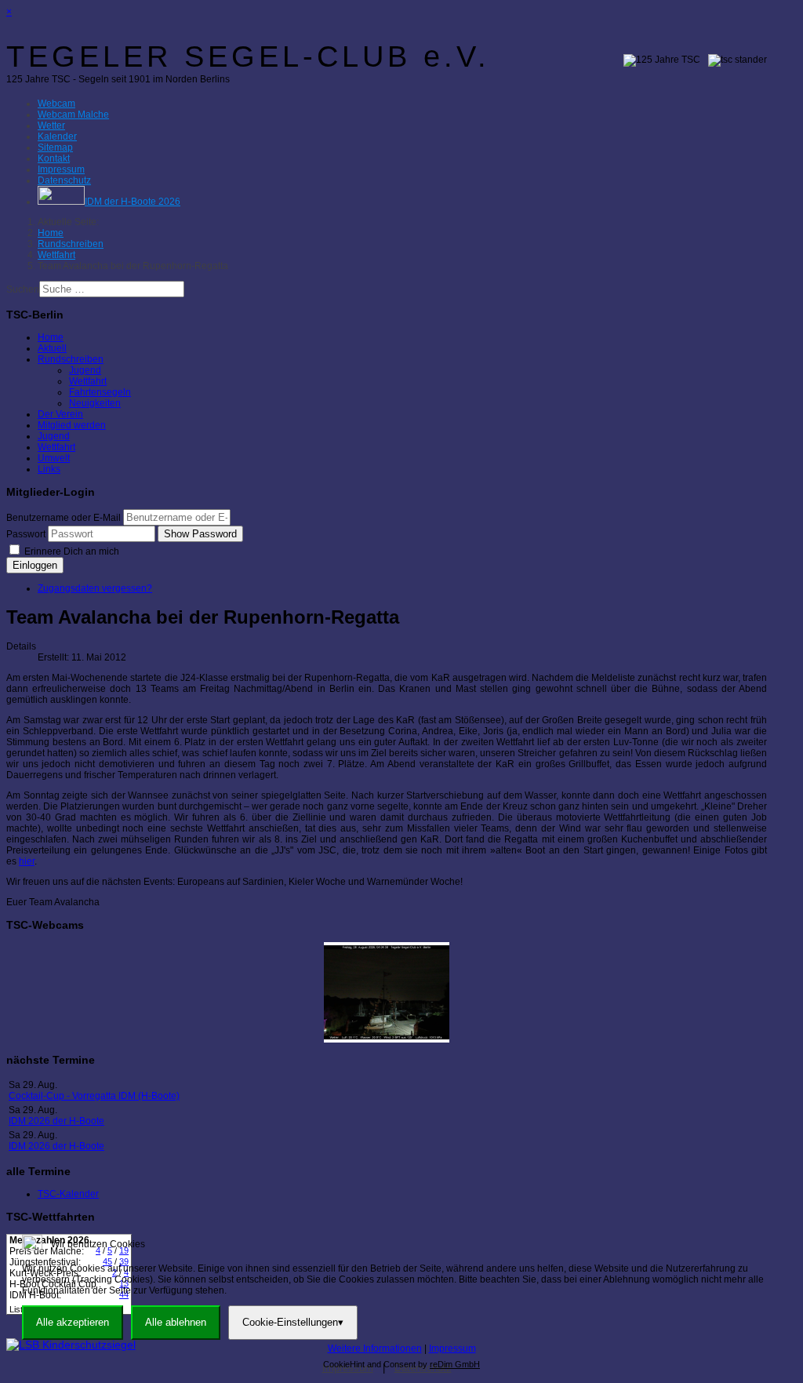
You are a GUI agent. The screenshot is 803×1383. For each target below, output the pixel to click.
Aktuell (52, 348)
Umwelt (54, 458)
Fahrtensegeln (100, 392)
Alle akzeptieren (72, 1322)
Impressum (452, 1348)
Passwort (25, 534)
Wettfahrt (88, 381)
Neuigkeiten (95, 403)
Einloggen (35, 565)
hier (27, 861)
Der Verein (60, 414)
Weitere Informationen (375, 1348)
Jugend (85, 370)
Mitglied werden (72, 425)
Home (51, 337)
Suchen (22, 289)
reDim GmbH (455, 1364)
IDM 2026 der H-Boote (56, 1120)
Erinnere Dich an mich (70, 551)
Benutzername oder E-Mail (63, 517)
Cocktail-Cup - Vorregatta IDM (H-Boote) (94, 1095)
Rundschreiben (71, 359)
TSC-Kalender (68, 1193)
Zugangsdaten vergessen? (95, 588)
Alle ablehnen (175, 1322)
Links (49, 469)
